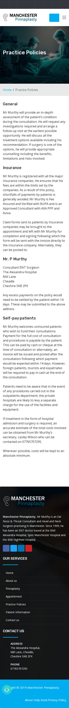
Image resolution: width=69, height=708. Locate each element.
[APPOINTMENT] (7, 690)
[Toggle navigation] (64, 18)
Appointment (14, 596)
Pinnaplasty (13, 588)
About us (11, 581)
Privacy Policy (57, 700)
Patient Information (18, 612)
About (29, 700)
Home (7, 90)
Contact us (12, 620)
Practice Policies (16, 604)
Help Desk (40, 700)
